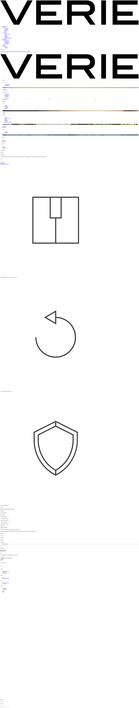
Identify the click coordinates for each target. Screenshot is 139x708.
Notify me (4, 164)
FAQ (3, 577)
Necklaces (6, 29)
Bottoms (6, 36)
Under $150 (7, 41)
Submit (2, 559)
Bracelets (6, 30)
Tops (5, 35)
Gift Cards (6, 43)
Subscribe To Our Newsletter (7, 558)
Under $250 (7, 42)
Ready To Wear (7, 34)
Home (4, 146)
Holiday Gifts (5, 89)
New (3, 80)
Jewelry (4, 27)
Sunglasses (4, 126)
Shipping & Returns (6, 578)
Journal (6, 46)
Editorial (4, 45)
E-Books (6, 47)
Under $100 (7, 94)
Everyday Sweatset (8, 122)
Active (6, 33)
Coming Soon (7, 85)
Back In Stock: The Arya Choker (6, 51)
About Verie (5, 571)
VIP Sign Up (5, 589)
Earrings (6, 28)
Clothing (4, 32)
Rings (6, 31)
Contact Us (4, 588)
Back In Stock (7, 84)
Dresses (6, 37)
